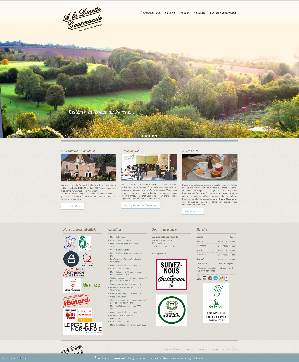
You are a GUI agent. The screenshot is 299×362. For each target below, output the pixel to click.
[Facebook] (21, 358)
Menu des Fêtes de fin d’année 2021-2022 (128, 324)
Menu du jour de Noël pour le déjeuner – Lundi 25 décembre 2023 (127, 273)
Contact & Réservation (223, 12)
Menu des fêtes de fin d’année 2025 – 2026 (126, 245)
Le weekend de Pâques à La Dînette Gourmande (125, 288)
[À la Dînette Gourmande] (83, 16)
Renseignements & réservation (140, 205)
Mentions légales (230, 349)
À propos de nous (150, 12)
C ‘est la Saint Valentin (119, 249)
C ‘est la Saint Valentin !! (120, 240)
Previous (2, 73)
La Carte (170, 12)
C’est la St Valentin (118, 296)
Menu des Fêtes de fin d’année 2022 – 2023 (126, 307)
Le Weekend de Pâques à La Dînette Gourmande (125, 260)
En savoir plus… (72, 206)
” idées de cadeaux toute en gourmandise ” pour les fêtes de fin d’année (128, 279)
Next (296, 73)
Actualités (198, 358)
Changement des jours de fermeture (125, 265)
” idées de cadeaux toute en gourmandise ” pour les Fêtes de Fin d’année (128, 301)
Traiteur (184, 12)
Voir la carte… (193, 211)
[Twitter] (25, 358)
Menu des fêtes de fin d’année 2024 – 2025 (126, 254)
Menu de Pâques (117, 237)
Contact (214, 349)
